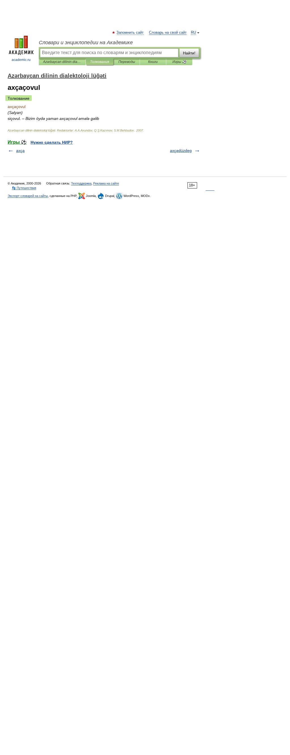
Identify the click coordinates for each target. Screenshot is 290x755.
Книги (153, 62)
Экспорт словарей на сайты (28, 196)
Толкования (99, 62)
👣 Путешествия (24, 188)
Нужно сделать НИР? (52, 142)
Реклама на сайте (106, 183)
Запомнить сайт (130, 33)
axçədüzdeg (181, 150)
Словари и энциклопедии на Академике (86, 42)
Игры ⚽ (179, 62)
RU (193, 33)
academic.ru (21, 60)
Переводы (126, 62)
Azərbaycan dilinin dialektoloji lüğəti (62, 62)
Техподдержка (81, 183)
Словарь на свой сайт (168, 33)
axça (20, 150)
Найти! (189, 53)
